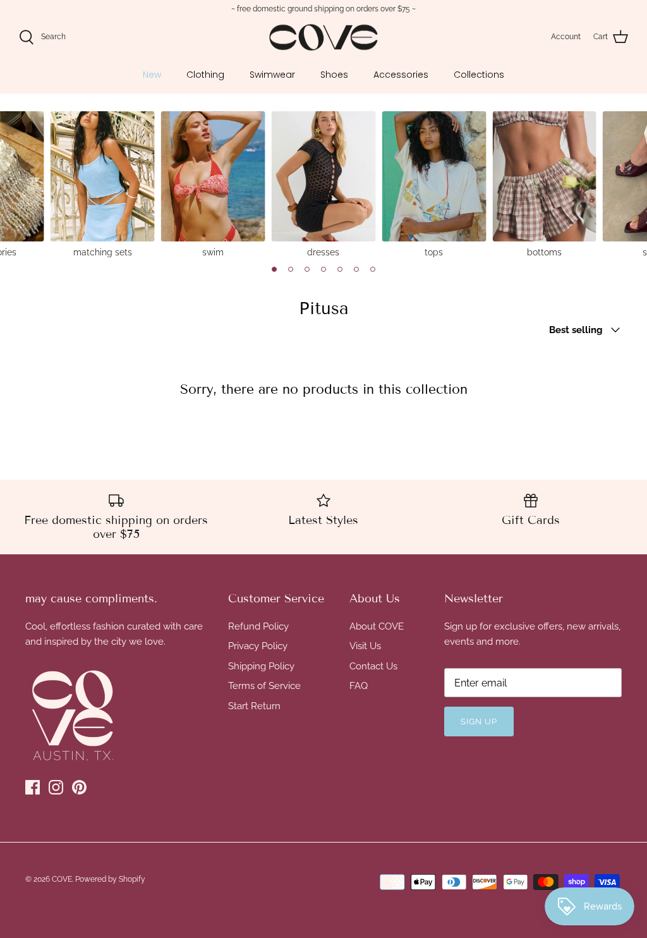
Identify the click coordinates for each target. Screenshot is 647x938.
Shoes (334, 74)
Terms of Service (264, 685)
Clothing (205, 74)
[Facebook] (32, 787)
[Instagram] (56, 787)
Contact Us (373, 666)
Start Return (254, 706)
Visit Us (365, 646)
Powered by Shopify (110, 879)
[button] (274, 269)
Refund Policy (258, 626)
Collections (479, 74)
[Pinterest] (79, 787)
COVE (62, 879)
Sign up (479, 721)
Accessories (400, 74)
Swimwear (272, 74)
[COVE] (323, 38)
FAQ (358, 685)
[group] (103, 184)
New (152, 74)
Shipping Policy (261, 666)
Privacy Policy (257, 646)
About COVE (376, 626)
